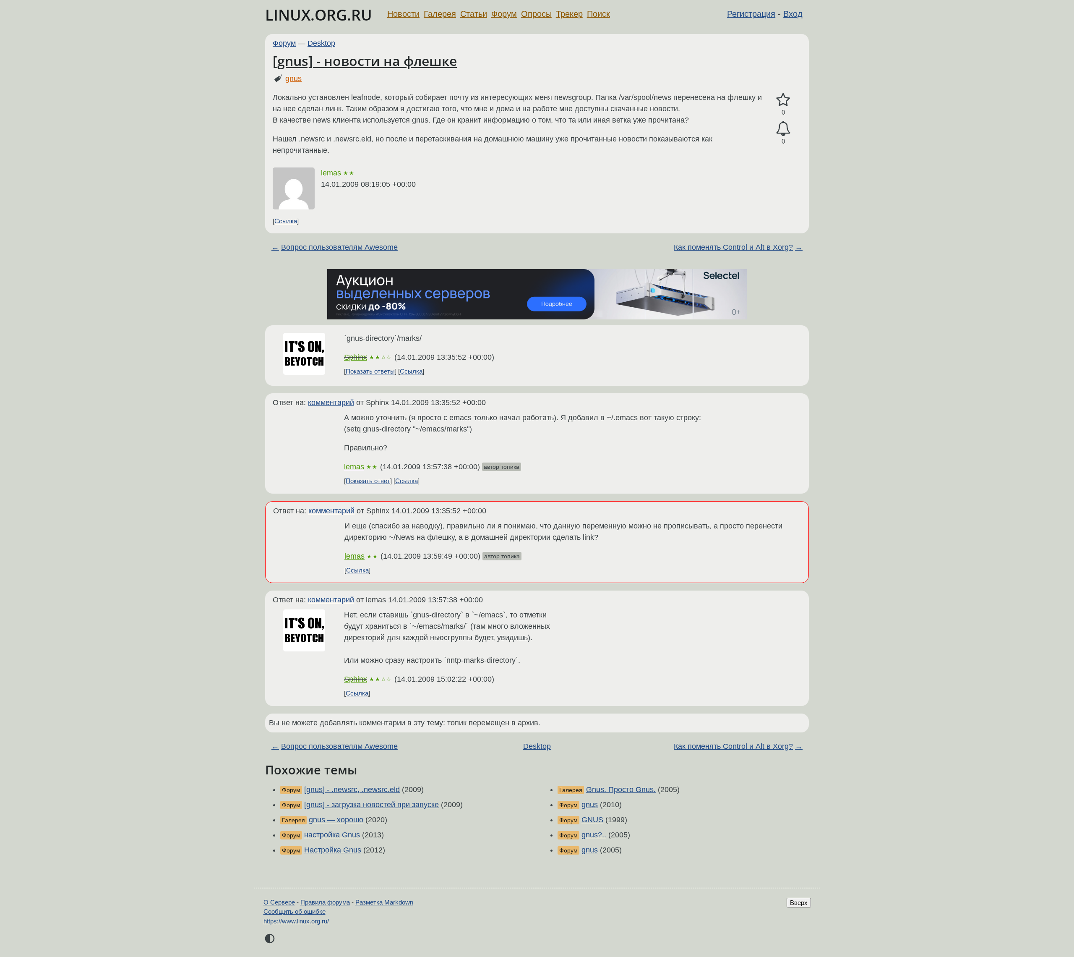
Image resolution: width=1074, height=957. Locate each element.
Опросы (536, 13)
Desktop (321, 43)
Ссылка (285, 221)
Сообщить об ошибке (294, 911)
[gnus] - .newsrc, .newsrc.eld (352, 789)
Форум (504, 13)
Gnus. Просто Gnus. (621, 789)
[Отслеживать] (783, 128)
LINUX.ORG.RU (318, 15)
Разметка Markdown (384, 902)
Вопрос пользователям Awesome (339, 247)
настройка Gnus (332, 835)
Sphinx (355, 357)
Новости (403, 13)
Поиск (598, 13)
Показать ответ (368, 480)
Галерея (440, 13)
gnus (293, 78)
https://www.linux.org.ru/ (296, 921)
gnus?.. (593, 835)
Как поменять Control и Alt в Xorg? (733, 247)
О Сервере (279, 902)
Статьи (473, 13)
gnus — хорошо (336, 820)
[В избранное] (783, 100)
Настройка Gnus (332, 850)
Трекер (569, 13)
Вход (793, 13)
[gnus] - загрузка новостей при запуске (371, 804)
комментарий (331, 402)
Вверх (799, 902)
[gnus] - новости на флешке (365, 61)
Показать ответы (370, 371)
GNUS (592, 820)
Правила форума (325, 902)
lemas (331, 173)
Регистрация (751, 13)
